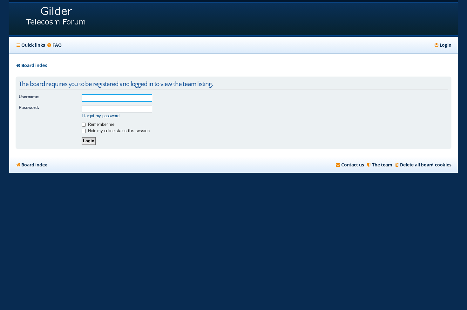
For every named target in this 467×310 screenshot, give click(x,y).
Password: (29, 107)
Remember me (100, 124)
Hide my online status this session (118, 130)
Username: (29, 96)
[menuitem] (54, 45)
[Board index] (56, 19)
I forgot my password (100, 115)
